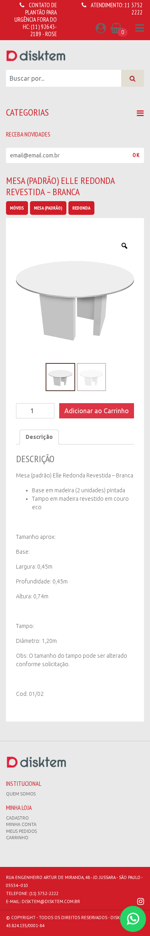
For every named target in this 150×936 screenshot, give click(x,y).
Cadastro (17, 818)
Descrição (39, 437)
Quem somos (21, 793)
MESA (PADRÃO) (48, 208)
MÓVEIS (17, 208)
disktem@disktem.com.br (51, 901)
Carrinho (17, 837)
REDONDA (81, 208)
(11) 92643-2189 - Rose (43, 30)
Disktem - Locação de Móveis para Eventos (36, 55)
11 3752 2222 (133, 8)
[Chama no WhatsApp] (133, 919)
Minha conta (21, 824)
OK (136, 155)
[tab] (39, 437)
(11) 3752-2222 (43, 893)
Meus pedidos (21, 831)
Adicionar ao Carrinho (96, 410)
